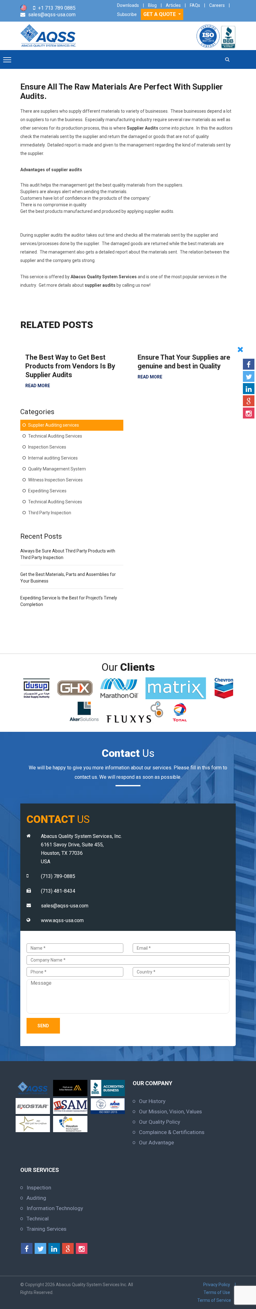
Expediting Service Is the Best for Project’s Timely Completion (68, 601)
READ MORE (32, 385)
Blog (152, 5)
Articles (173, 5)
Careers (217, 5)
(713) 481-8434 (58, 891)
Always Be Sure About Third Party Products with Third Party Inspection (67, 554)
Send (43, 1025)
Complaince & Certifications (171, 1132)
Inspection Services (47, 446)
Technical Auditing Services (55, 436)
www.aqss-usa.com (62, 920)
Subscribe (127, 14)
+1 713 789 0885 (57, 8)
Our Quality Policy (159, 1122)
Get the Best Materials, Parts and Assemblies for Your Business (68, 577)
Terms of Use (217, 1292)
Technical (38, 1218)
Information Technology (55, 1208)
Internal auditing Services (53, 457)
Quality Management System (57, 468)
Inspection (39, 1187)
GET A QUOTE (160, 14)
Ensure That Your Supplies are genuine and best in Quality (179, 361)
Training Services (46, 1229)
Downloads (128, 5)
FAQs (195, 5)
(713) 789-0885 (58, 876)
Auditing (36, 1198)
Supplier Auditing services (53, 425)
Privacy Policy (216, 1284)
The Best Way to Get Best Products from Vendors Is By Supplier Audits (65, 366)
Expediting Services (47, 490)
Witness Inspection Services (55, 479)
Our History (152, 1101)
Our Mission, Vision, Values (170, 1111)
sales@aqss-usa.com (52, 15)
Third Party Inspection (49, 512)
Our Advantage (156, 1142)
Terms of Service (214, 1300)
